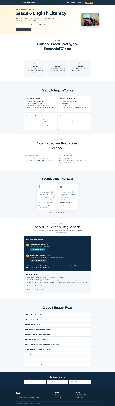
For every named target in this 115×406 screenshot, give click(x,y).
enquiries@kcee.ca (80, 396)
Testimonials (80, 2)
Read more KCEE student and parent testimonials (57, 212)
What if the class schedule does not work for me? (38, 349)
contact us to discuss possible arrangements (37, 267)
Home (67, 2)
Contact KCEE (89, 2)
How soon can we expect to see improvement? (38, 339)
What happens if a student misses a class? (36, 354)
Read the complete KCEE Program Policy (35, 289)
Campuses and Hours (81, 394)
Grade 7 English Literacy (57, 381)
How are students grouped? (33, 324)
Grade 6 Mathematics (34, 381)
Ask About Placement (38, 29)
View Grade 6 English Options (39, 260)
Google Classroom (70, 162)
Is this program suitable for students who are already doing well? (42, 344)
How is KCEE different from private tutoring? (37, 319)
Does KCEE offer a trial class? (33, 359)
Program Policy (58, 397)
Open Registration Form (38, 249)
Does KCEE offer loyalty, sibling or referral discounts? (39, 364)
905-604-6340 (79, 397)
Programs (73, 2)
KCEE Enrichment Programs (29, 2)
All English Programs (80, 381)
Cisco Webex (67, 160)
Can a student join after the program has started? (38, 329)
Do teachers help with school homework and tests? (39, 334)
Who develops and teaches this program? (36, 314)
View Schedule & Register (23, 29)
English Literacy (19, 5)
